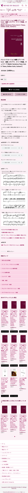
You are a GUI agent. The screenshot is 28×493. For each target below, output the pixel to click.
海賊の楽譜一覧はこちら (8, 232)
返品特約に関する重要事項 (8, 83)
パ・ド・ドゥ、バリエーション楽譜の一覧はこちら (14, 235)
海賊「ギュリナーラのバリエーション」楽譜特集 (12, 245)
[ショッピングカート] (26, 5)
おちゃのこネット (11, 492)
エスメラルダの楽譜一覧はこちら (10, 229)
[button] (22, 5)
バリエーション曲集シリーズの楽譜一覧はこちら (13, 238)
